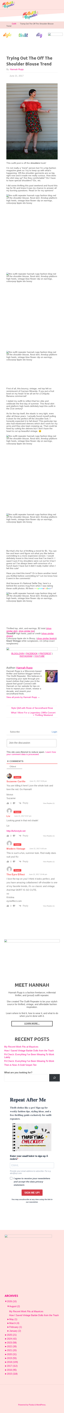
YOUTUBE (39, 656)
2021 (12, 1350)
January (15, 1331)
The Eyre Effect (16, 874)
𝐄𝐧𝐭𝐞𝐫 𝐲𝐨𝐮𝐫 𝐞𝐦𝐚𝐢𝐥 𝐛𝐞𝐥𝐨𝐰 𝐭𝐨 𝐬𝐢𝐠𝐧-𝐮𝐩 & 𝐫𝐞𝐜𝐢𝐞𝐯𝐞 (29, 1157)
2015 (12, 1374)
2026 (12, 1301)
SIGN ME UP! (32, 1192)
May (13, 1319)
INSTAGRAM (26, 656)
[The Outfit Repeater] (8, 4)
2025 (12, 1335)
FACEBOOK (32, 653)
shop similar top (26, 631)
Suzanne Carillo (16, 781)
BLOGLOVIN (17, 653)
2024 (12, 1339)
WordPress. (41, 1405)
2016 (12, 1370)
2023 (12, 1342)
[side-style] (7, 35)
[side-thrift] (23, 35)
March (14, 1323)
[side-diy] (39, 35)
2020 (12, 1354)
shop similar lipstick (46, 638)
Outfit (14, 24)
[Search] (54, 1077)
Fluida (31, 1405)
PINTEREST (45, 653)
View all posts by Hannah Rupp (23, 697)
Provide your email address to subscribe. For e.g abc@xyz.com (30, 1172)
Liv (8, 816)
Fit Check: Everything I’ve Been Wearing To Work (29, 1061)
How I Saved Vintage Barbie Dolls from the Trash (29, 1050)
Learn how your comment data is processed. (31, 753)
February (15, 1327)
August (14, 1306)
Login (54, 732)
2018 (12, 1362)
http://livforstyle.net (16, 831)
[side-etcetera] (55, 35)
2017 (12, 1366)
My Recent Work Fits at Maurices (21, 1047)
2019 (12, 1358)
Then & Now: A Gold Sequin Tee (20, 1065)
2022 (12, 1346)
